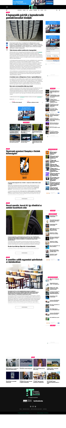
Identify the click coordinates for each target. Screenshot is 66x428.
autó (16, 99)
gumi (18, 99)
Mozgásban (35, 10)
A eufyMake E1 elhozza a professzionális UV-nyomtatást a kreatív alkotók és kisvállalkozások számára (55, 170)
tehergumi (40, 52)
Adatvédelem (45, 409)
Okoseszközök (20, 10)
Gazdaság (24, 10)
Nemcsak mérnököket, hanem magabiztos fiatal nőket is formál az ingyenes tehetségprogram (54, 179)
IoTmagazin (22, 96)
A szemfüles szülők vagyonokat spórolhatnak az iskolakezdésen (54, 161)
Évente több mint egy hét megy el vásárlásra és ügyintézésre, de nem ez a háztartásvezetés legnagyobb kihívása (55, 184)
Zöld (38, 10)
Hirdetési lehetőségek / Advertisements (36, 409)
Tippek (45, 10)
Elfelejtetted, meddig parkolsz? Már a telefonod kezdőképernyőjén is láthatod (54, 165)
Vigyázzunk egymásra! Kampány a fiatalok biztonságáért (53, 153)
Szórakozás (30, 10)
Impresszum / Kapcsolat (26, 409)
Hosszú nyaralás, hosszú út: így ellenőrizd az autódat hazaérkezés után (54, 157)
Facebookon (39, 96)
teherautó (21, 99)
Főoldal (20, 409)
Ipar (27, 10)
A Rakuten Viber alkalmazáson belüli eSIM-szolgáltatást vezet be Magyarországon (55, 174)
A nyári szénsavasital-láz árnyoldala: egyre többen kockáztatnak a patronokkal (54, 188)
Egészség (42, 10)
